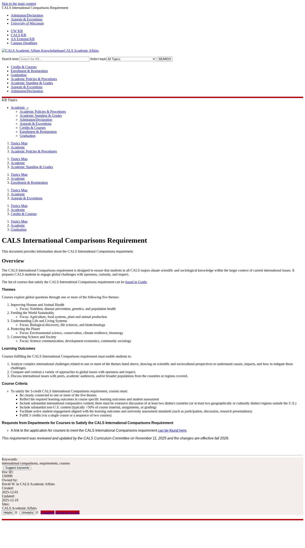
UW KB (17, 31)
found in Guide (136, 282)
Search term (10, 59)
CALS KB (18, 35)
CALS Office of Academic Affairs (26, 522)
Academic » (20, 107)
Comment (47, 512)
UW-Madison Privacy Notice (22, 534)
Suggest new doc (67, 512)
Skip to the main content (19, 4)
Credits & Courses (24, 67)
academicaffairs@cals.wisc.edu (24, 526)
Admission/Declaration (27, 15)
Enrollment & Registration (29, 71)
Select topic (98, 59)
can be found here (172, 430)
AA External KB (23, 39)
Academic (18, 147)
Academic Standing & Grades (32, 83)
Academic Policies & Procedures (34, 79)
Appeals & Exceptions (26, 19)
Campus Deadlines (24, 43)
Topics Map (19, 143)
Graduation (19, 75)
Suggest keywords (17, 467)
